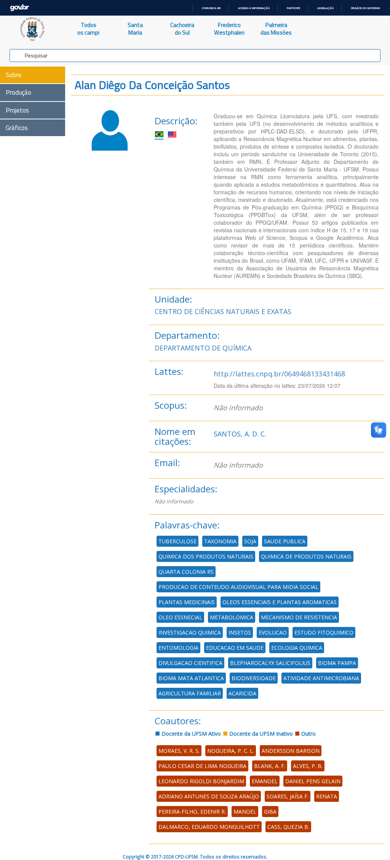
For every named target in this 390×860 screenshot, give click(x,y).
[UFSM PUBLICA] (32, 29)
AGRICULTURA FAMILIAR (189, 693)
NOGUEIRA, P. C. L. (230, 750)
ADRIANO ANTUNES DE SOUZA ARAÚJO (208, 796)
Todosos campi (88, 29)
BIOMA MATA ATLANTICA (191, 678)
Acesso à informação (254, 8)
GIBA (270, 811)
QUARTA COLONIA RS (186, 571)
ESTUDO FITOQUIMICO (323, 632)
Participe (293, 8)
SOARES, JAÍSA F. (287, 796)
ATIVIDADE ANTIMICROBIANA (321, 678)
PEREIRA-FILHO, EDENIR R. (192, 811)
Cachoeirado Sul (182, 29)
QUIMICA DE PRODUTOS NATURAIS (306, 556)
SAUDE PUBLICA (284, 541)
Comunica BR (211, 8)
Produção (18, 92)
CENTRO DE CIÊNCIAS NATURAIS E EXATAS (223, 311)
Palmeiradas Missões (276, 29)
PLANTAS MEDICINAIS (186, 602)
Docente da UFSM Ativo (190, 733)
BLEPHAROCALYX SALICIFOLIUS (270, 662)
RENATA (326, 796)
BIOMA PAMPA (337, 662)
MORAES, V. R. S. (179, 750)
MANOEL (244, 811)
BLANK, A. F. (269, 766)
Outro (308, 733)
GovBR (19, 7)
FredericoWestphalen (229, 29)
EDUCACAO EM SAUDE (235, 647)
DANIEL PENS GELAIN (312, 781)
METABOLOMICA (231, 617)
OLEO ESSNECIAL (180, 617)
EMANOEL (265, 781)
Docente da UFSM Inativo (260, 733)
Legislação (325, 8)
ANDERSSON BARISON (291, 750)
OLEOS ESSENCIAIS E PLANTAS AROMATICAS (279, 602)
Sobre (13, 75)
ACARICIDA (242, 693)
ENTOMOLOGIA (178, 647)
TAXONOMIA (220, 541)
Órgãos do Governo (365, 8)
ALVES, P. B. (308, 766)
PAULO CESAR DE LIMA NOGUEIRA (202, 766)
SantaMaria (135, 29)
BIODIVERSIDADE (254, 678)
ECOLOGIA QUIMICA (296, 647)
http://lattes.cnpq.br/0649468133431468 (279, 373)
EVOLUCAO (273, 632)
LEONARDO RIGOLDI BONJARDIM (201, 781)
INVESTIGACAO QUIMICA (189, 632)
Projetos (17, 110)
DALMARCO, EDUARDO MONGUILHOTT (209, 826)
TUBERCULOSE (177, 541)
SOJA (250, 541)
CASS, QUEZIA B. (288, 826)
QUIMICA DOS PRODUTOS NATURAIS (205, 556)
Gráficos (17, 128)
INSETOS (240, 632)
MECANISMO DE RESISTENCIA (299, 617)
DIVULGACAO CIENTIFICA (190, 662)
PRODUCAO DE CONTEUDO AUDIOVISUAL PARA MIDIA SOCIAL (238, 586)
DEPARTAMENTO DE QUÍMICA (203, 347)
